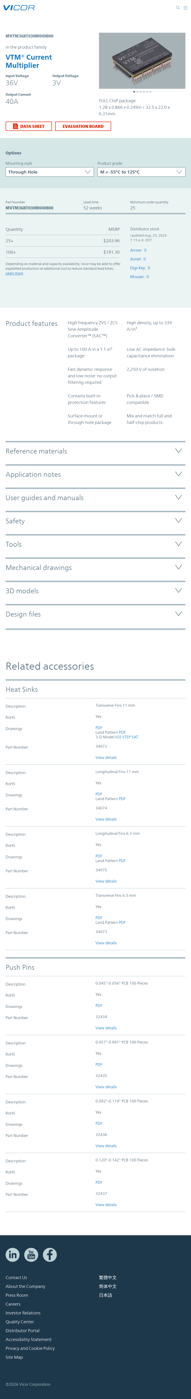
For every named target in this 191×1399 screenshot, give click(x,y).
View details (106, 757)
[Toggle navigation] (184, 7)
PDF (99, 727)
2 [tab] (137, 92)
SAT (135, 737)
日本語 (105, 1295)
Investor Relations (23, 1312)
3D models (22, 591)
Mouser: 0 (139, 276)
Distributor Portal (23, 1330)
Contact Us (16, 1277)
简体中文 (108, 1286)
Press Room (17, 1295)
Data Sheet (32, 126)
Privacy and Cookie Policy (30, 1348)
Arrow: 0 (138, 250)
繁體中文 (108, 1277)
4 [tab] (144, 92)
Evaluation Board (83, 126)
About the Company (25, 1286)
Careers (13, 1304)
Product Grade (109, 163)
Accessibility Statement (28, 1339)
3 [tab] (141, 92)
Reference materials (36, 451)
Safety (15, 521)
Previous (104, 61)
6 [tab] (150, 92)
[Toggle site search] (178, 7)
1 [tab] (134, 92)
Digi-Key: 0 (140, 268)
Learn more (14, 273)
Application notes (33, 474)
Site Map (14, 1357)
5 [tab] (147, 92)
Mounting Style (19, 163)
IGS (117, 737)
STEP (126, 737)
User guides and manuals (45, 498)
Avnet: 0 (138, 259)
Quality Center (20, 1321)
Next (179, 61)
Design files (23, 614)
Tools (14, 544)
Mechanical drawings (39, 567)
